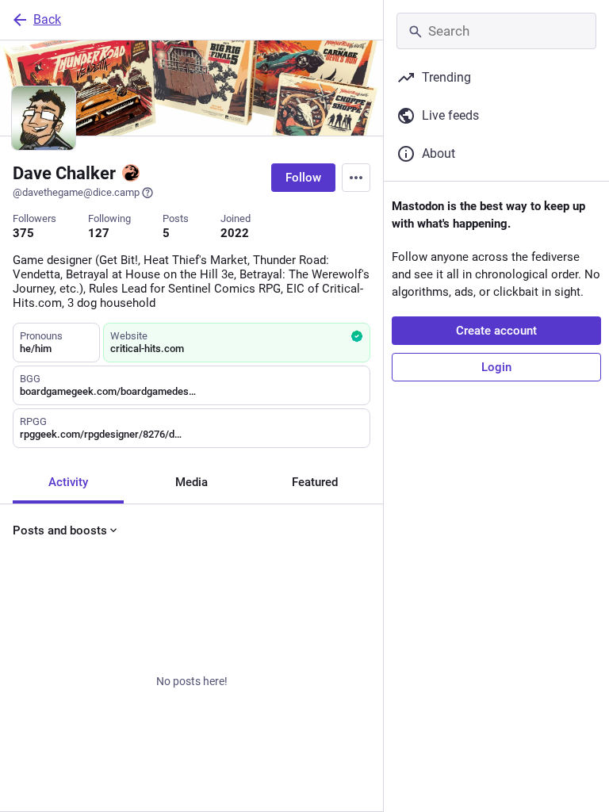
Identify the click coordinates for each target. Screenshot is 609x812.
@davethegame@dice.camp (76, 192)
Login (496, 367)
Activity (68, 482)
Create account (496, 331)
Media (191, 482)
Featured (315, 482)
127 (98, 233)
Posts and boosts (60, 530)
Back (47, 19)
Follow (303, 177)
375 (23, 233)
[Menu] (356, 177)
